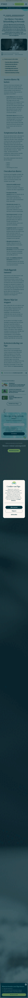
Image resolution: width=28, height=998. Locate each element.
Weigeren (14, 511)
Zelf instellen (14, 514)
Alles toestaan (14, 507)
